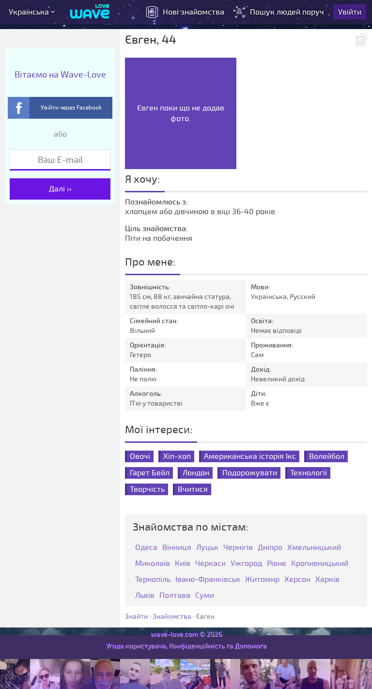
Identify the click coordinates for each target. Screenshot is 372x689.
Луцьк (207, 548)
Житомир (262, 580)
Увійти (349, 12)
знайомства (193, 12)
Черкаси (210, 564)
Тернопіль (152, 580)
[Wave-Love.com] (90, 12)
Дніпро (270, 548)
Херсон (297, 580)
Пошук (287, 12)
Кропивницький (319, 564)
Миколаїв (152, 564)
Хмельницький (314, 548)
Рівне (276, 564)
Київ (182, 564)
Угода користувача (136, 646)
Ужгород (246, 564)
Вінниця (176, 548)
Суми (204, 596)
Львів (145, 596)
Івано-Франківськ (207, 580)
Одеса (146, 548)
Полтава (174, 596)
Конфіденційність (196, 646)
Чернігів (238, 548)
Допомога (250, 646)
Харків (327, 580)
